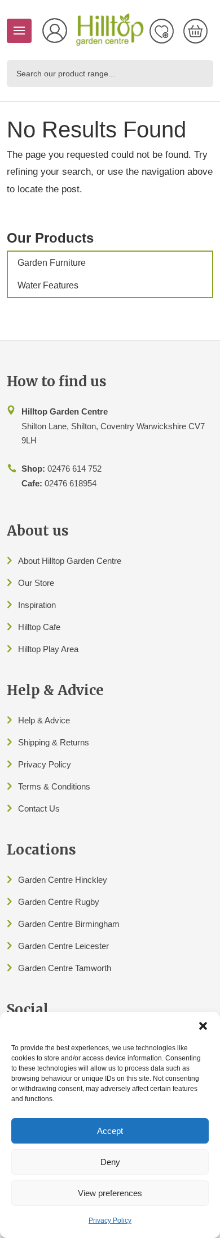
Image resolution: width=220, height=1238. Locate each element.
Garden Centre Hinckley (62, 880)
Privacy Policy (110, 1220)
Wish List (161, 31)
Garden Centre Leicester (63, 946)
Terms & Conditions (54, 786)
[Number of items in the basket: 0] (195, 31)
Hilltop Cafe (39, 627)
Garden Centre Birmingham (69, 924)
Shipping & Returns (53, 742)
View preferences (110, 1193)
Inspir (28, 605)
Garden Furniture (51, 263)
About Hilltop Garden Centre (69, 561)
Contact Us (39, 808)
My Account (54, 30)
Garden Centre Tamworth (64, 968)
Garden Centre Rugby (58, 902)
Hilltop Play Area (48, 649)
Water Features (47, 285)
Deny (110, 1162)
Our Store (36, 583)
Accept (110, 1131)
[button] (203, 1026)
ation (47, 605)
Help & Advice (44, 720)
